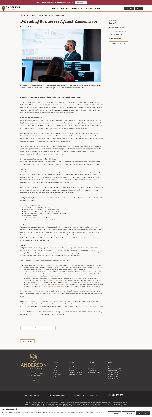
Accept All (143, 413)
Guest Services (92, 370)
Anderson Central (57, 365)
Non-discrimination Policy (115, 368)
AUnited (55, 368)
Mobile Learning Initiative (75, 374)
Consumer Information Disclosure (117, 382)
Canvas (55, 370)
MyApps (55, 372)
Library (90, 366)
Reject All (129, 413)
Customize (115, 413)
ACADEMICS (65, 8)
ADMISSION (55, 8)
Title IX (110, 366)
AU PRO (71, 365)
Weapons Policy (112, 384)
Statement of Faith (113, 365)
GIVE (91, 8)
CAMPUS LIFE (75, 8)
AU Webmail (56, 366)
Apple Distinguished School (95, 372)
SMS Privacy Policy (113, 378)
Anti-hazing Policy (113, 374)
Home (23, 15)
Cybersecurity (38, 328)
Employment (91, 368)
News (29, 15)
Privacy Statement (113, 376)
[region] (76, 412)
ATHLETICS (84, 8)
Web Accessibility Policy (114, 370)
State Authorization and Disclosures (117, 380)
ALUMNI (97, 8)
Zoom (54, 376)
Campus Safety (57, 374)
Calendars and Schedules (75, 372)
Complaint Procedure (114, 372)
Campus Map (91, 365)
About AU (71, 366)
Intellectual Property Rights (88, 395)
